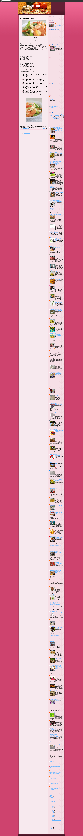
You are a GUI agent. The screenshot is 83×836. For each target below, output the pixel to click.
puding (56, 116)
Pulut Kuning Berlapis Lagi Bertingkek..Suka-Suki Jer (58, 480)
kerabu (56, 120)
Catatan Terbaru (24, 130)
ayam (63, 115)
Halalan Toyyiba (57, 395)
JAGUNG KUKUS (53, 636)
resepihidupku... (53, 649)
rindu (56, 595)
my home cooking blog (54, 728)
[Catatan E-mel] (46, 128)
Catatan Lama (43, 130)
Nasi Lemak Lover (53, 333)
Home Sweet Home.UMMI (54, 478)
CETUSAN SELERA (53, 778)
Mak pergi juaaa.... (53, 357)
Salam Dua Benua (53, 528)
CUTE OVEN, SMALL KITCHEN (55, 309)
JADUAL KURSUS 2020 (54, 232)
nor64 (57, 23)
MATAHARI (52, 504)
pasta (61, 117)
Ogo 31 (53, 803)
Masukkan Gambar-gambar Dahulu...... (56, 604)
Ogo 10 (53, 821)
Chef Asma (52, 278)
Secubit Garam (52, 511)
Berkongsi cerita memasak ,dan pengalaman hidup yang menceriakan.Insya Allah (55, 162)
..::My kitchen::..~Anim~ (54, 551)
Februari (52, 831)
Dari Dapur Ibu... (53, 579)
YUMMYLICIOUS (53, 786)
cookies (52, 116)
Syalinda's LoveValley (54, 356)
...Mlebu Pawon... (53, 270)
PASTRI (54, 118)
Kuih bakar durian (53, 729)
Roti (58, 118)
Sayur (50, 117)
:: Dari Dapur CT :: (53, 536)
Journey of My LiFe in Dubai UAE (55, 545)
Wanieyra (51, 237)
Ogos (52, 802)
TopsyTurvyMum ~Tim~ (54, 783)
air (50, 120)
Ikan (50, 114)
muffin (61, 116)
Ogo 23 (53, 811)
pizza (53, 123)
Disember (52, 797)
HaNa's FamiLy (52, 626)
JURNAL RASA (53, 560)
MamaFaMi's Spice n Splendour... (55, 285)
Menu (51, 350)
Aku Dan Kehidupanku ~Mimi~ (55, 570)
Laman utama (34, 130)
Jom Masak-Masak (53, 690)
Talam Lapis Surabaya (58, 404)
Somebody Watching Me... (54, 699)
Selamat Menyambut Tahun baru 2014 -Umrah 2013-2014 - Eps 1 (59, 553)
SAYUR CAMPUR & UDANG (27, 18)
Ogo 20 (53, 812)
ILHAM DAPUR (52, 246)
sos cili (56, 123)
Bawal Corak (57, 700)
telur (62, 120)
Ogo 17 (53, 816)
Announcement (57, 455)
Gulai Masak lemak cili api (53, 119)
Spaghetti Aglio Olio (58, 247)
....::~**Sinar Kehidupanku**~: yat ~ (56, 403)
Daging (50, 118)
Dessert (61, 118)
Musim (56, 463)
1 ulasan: (43, 128)
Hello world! (52, 187)
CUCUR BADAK (57, 279)
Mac (51, 829)
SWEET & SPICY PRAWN (59, 192)
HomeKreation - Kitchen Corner (55, 214)
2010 (51, 796)
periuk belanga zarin (53, 594)
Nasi (58, 117)
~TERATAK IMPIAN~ (53, 429)
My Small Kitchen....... (53, 300)
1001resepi (52, 208)
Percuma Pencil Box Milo (59, 505)
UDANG (62, 119)
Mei (51, 827)
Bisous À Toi (52, 381)
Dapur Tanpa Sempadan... (54, 178)
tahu (59, 120)
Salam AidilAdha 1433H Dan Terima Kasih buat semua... (58, 667)
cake (53, 120)
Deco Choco (52, 641)
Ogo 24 (53, 810)
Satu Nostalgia (52, 45)
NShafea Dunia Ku (53, 611)
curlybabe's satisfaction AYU (55, 372)
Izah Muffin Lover (53, 326)
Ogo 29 (53, 806)
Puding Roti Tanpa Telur (59, 421)
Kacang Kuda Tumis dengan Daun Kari (56, 209)
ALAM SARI (52, 134)
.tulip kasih (52, 761)
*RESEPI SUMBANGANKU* (55, 127)
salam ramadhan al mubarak (54, 736)
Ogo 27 (53, 807)
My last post (57, 529)
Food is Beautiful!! (53, 741)
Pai (59, 119)
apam (62, 114)
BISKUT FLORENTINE (58, 310)
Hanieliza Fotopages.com (54, 635)
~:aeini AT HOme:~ (53, 675)
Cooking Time (33, 5)
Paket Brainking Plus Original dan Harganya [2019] (58, 239)
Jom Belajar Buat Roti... (54, 546)
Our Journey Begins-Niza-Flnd (55, 665)
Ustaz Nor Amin (53, 102)
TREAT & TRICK (53, 191)
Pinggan (56, 164)
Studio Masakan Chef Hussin (55, 520)
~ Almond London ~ (58, 721)
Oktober (52, 800)
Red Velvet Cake (57, 691)
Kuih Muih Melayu (55, 115)
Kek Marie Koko (57, 642)
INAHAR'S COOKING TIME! (55, 152)
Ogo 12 (53, 819)
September (53, 801)
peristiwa (50, 123)
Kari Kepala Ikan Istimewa (54, 351)
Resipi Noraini (52, 231)
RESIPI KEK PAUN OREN (59, 179)
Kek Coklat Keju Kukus (58, 658)
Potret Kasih (52, 186)
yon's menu (52, 394)
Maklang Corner (53, 388)
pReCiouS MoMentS (53, 454)
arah (51, 462)
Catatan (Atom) (27, 133)
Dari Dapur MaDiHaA (53, 318)
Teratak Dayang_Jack (54, 657)
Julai (52, 824)
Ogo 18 (53, 815)
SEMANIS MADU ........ (54, 470)
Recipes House (52, 420)
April (52, 828)
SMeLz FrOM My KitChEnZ (54, 412)
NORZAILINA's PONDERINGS (55, 200)
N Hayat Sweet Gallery (54, 488)
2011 (51, 795)
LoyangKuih (52, 342)
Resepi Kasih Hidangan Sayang (55, 744)
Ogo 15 (53, 817)
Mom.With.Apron (53, 712)
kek (56, 114)
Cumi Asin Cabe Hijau (58, 271)
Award (54, 117)
